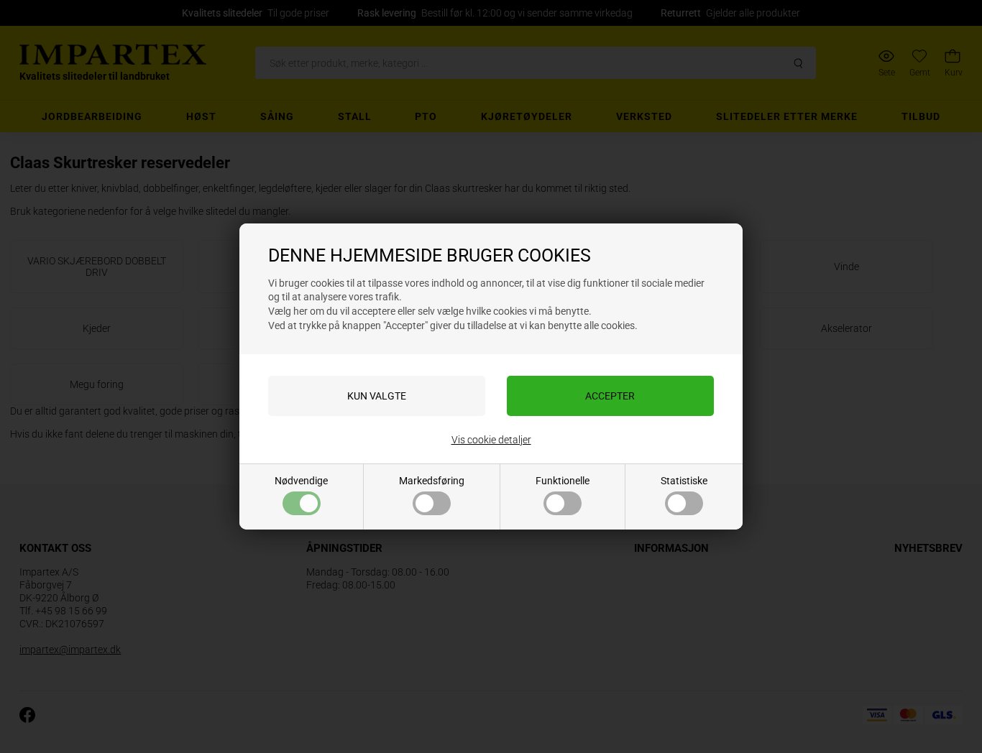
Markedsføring (431, 480)
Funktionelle (562, 480)
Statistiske (684, 480)
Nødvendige (301, 480)
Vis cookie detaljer (491, 439)
